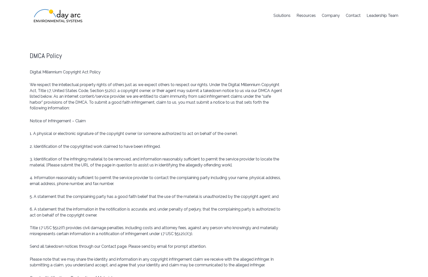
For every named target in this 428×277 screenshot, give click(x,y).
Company (331, 15)
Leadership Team (382, 15)
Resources (306, 15)
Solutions (282, 15)
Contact (353, 15)
